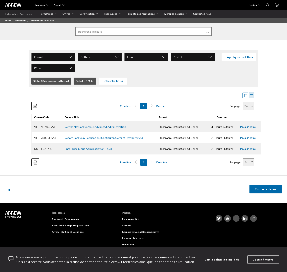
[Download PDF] (35, 106)
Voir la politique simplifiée (222, 259)
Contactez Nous (202, 13)
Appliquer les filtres (240, 57)
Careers (126, 225)
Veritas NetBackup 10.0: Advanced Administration (95, 126)
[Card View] (245, 95)
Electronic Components (65, 219)
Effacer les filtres (113, 80)
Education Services (18, 14)
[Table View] (251, 95)
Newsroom (128, 244)
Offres (66, 13)
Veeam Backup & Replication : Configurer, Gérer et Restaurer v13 (104, 137)
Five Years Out (130, 219)
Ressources (110, 13)
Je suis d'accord (263, 259)
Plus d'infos (248, 127)
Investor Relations (133, 238)
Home (8, 20)
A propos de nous (174, 13)
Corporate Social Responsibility (140, 231)
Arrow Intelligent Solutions (68, 231)
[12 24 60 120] (249, 106)
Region (253, 4)
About (57, 4)
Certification (87, 13)
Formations (46, 13)
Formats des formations (141, 13)
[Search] (207, 31)
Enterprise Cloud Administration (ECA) (88, 148)
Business (40, 4)
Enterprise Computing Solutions (70, 225)
